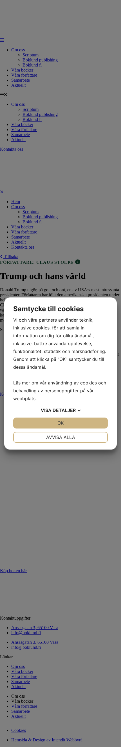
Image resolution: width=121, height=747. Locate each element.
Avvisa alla (60, 437)
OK (60, 423)
